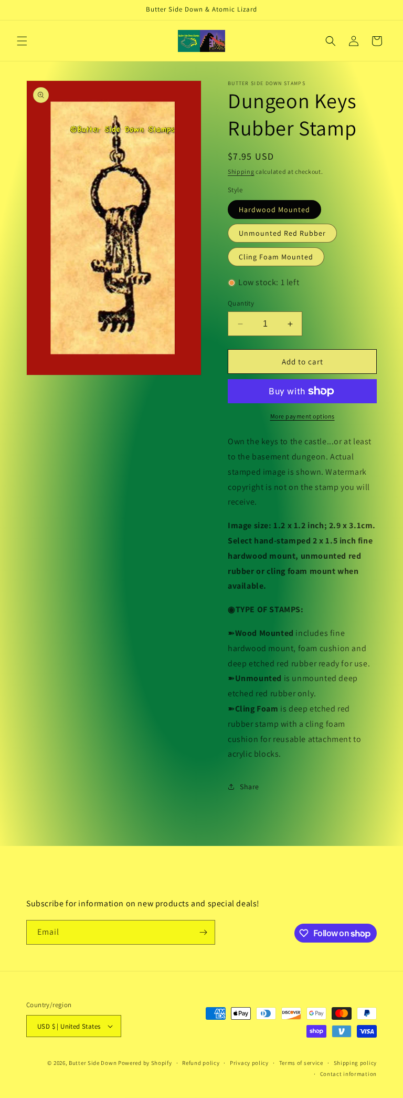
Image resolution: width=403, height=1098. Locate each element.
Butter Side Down (92, 1062)
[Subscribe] (203, 932)
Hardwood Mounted (274, 209)
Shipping (241, 171)
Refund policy (200, 1062)
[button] (22, 41)
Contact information (348, 1074)
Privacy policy (249, 1062)
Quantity (241, 303)
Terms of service (301, 1062)
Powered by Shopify (145, 1062)
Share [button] (249, 786)
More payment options (302, 416)
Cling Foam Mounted (276, 257)
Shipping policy (355, 1062)
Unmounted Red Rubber (282, 233)
